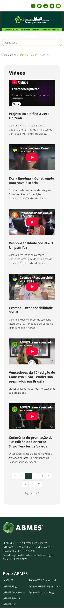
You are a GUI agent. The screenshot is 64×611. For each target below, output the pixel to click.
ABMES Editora (11, 598)
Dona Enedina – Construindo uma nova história (31, 180)
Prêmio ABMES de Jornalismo (45, 586)
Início (23, 55)
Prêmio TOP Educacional (42, 580)
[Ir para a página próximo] (32, 483)
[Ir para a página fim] (38, 483)
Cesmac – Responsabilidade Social (31, 310)
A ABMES (8, 580)
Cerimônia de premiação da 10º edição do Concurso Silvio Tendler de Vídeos (31, 442)
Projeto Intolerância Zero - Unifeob (30, 116)
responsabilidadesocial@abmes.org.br (32, 555)
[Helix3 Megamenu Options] (32, 35)
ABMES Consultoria (13, 592)
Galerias (34, 55)
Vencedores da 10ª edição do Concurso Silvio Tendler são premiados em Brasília (32, 376)
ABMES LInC (9, 604)
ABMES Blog (10, 586)
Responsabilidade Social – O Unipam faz (31, 245)
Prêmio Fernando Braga (42, 592)
